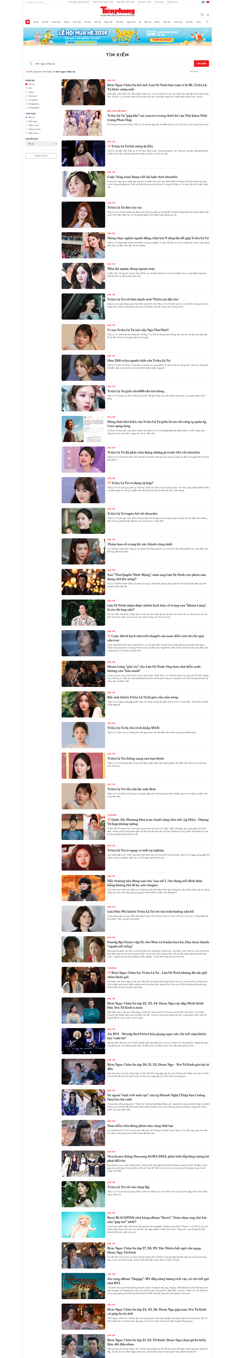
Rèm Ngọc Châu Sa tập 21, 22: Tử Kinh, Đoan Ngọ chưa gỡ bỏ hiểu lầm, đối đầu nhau (156, 1342)
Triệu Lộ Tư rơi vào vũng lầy (128, 1187)
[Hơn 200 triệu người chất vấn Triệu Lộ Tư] (83, 368)
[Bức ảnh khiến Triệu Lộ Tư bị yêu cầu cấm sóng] (83, 704)
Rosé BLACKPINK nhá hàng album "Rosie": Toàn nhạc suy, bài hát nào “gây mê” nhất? (157, 1219)
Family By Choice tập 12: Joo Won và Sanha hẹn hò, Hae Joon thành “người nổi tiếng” (158, 944)
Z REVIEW (111, 815)
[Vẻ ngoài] (83, 1102)
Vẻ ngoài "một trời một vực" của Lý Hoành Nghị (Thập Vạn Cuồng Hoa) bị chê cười (156, 1097)
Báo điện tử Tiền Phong (118, 11)
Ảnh (30, 88)
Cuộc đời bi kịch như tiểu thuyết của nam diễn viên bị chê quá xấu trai (155, 638)
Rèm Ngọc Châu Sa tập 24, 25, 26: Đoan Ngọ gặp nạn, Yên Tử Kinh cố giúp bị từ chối (156, 1311)
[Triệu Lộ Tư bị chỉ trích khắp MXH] (83, 735)
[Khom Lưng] (83, 674)
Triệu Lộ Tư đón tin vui (124, 207)
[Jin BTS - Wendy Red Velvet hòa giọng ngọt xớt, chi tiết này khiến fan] (83, 1041)
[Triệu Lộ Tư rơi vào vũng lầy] (83, 1194)
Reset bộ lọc (41, 155)
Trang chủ (27, 22)
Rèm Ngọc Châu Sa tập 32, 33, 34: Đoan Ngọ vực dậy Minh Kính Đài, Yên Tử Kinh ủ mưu (155, 1005)
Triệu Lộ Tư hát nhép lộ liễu (132, 146)
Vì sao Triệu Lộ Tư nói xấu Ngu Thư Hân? (138, 330)
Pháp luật (108, 22)
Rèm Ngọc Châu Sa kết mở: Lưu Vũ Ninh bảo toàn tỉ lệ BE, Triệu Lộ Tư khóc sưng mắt (157, 87)
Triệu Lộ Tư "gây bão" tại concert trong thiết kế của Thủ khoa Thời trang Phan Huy (157, 117)
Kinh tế (45, 22)
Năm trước (33, 133)
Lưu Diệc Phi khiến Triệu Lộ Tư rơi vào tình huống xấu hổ (150, 911)
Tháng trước (34, 129)
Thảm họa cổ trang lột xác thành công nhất (139, 544)
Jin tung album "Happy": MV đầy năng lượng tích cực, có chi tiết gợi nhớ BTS (158, 1281)
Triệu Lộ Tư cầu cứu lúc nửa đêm (131, 789)
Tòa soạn (159, 2)
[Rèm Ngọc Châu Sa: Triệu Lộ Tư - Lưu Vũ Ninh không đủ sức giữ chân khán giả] (83, 980)
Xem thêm (207, 22)
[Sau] (83, 582)
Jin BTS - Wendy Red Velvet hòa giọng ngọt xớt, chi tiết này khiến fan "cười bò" (156, 1036)
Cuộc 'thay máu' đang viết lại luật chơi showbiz (142, 177)
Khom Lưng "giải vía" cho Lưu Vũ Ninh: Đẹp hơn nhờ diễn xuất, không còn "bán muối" (154, 668)
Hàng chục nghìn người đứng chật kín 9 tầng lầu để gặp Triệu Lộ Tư (158, 238)
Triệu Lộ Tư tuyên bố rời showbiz (132, 513)
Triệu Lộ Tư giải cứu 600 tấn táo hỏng (135, 391)
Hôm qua (32, 121)
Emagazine (33, 103)
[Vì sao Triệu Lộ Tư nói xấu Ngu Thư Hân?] (83, 337)
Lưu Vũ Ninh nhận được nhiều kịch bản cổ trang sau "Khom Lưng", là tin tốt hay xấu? (156, 607)
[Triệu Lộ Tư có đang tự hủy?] (83, 490)
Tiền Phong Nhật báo (102, 2)
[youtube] (208, 2)
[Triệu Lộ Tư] (83, 123)
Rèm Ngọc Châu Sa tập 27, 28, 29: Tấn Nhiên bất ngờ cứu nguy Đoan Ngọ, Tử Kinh (154, 1250)
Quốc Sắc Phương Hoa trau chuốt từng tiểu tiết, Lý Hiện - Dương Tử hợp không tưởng (158, 821)
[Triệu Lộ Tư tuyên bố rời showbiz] (83, 521)
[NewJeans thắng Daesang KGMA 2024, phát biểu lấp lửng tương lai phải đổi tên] (83, 1164)
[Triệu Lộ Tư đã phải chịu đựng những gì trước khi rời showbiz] (83, 459)
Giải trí (157, 22)
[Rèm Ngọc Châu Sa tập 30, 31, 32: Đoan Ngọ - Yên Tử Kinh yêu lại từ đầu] (83, 1072)
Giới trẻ (97, 22)
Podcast (32, 96)
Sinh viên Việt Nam (125, 2)
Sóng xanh (56, 22)
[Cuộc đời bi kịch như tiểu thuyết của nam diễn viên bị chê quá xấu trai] (83, 643)
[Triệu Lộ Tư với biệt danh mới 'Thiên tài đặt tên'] (83, 306)
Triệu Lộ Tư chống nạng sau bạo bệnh (135, 758)
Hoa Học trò (144, 2)
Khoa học (178, 22)
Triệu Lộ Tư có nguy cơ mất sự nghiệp (135, 850)
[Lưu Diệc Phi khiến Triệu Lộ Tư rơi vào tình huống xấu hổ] (83, 919)
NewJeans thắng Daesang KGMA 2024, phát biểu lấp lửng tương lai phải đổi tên (158, 1158)
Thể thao (120, 22)
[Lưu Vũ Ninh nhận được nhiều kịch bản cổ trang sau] (83, 613)
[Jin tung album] (83, 1286)
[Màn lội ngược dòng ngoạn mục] (83, 276)
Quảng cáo (172, 2)
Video (198, 22)
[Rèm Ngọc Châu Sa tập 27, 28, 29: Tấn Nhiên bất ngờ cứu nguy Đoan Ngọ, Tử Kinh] (83, 1255)
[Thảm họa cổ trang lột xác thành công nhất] (83, 551)
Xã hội (36, 22)
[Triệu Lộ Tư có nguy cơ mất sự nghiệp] (83, 857)
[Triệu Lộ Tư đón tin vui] (83, 215)
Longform (33, 99)
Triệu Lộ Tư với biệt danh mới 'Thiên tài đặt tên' (143, 299)
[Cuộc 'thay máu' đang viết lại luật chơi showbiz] (83, 184)
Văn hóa (147, 22)
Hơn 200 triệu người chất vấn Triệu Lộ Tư (138, 360)
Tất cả (31, 84)
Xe (140, 22)
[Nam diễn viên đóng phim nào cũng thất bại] (83, 1133)
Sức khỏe (77, 22)
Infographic (33, 107)
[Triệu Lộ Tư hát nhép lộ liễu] (83, 153)
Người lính (131, 22)
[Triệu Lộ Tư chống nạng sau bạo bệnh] (83, 766)
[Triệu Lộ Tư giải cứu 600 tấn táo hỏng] (83, 398)
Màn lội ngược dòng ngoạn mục (131, 269)
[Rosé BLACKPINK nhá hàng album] (83, 1225)
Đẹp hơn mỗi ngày (116, 111)
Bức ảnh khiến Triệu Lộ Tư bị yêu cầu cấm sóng (142, 697)
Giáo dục (167, 22)
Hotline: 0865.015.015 (78, 2)
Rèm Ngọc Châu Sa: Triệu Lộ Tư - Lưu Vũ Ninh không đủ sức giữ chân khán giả (157, 975)
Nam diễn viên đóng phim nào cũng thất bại (140, 1126)
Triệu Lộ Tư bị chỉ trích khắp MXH (133, 728)
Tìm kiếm (117, 54)
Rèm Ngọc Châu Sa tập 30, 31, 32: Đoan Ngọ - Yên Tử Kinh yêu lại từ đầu (158, 1066)
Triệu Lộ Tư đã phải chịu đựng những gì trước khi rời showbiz (153, 452)
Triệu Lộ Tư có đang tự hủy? (132, 483)
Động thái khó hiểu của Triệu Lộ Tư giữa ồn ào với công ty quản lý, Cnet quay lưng (157, 424)
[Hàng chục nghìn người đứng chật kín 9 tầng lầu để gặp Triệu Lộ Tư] (83, 245)
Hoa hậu (189, 22)
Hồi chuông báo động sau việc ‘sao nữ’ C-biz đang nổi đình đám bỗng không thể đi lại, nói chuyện (154, 883)
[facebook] (203, 2)
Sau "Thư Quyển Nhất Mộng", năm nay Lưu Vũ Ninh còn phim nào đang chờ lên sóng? (156, 577)
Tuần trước (33, 125)
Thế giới (87, 22)
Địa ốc (67, 22)
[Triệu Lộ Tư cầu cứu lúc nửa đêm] (83, 796)
